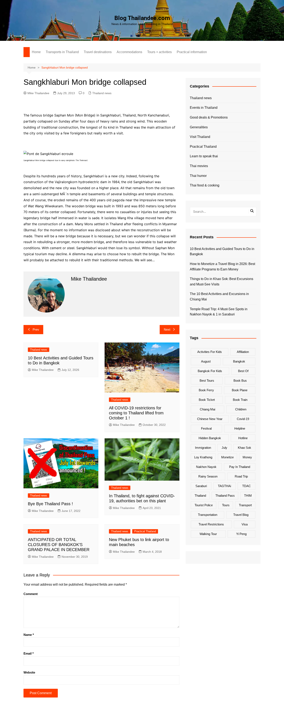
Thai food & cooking (204, 185)
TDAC (246, 486)
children (240, 409)
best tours (207, 380)
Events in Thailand (203, 107)
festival (206, 428)
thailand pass (225, 495)
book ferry (206, 390)
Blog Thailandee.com (142, 18)
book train (240, 399)
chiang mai (207, 409)
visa (245, 524)
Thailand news (101, 93)
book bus (240, 380)
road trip (241, 476)
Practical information (192, 52)
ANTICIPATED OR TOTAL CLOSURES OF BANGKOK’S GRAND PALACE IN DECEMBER (58, 544)
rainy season (207, 476)
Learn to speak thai (204, 156)
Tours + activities (159, 52)
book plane (239, 390)
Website (29, 672)
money (247, 457)
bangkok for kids (210, 371)
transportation (207, 514)
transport (245, 505)
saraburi (201, 486)
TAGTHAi (224, 486)
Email (28, 653)
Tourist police (204, 505)
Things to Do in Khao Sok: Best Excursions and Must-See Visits (221, 281)
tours (226, 505)
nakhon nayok (206, 467)
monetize (227, 457)
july (224, 447)
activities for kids (209, 352)
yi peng (241, 534)
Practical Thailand (145, 531)
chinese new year (209, 419)
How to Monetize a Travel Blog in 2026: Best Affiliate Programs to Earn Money (222, 266)
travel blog (240, 514)
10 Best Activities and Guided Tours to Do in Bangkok (222, 251)
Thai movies (199, 166)
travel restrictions (211, 524)
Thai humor (198, 176)
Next (167, 329)
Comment (30, 594)
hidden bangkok (210, 438)
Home (36, 52)
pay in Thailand (239, 467)
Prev (36, 329)
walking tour (208, 534)
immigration (203, 447)
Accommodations (129, 52)
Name (28, 634)
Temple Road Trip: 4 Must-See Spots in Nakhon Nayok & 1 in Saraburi (218, 311)
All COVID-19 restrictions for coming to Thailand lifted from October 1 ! (136, 413)
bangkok (239, 361)
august (206, 361)
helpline (239, 428)
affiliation (243, 352)
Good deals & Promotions (209, 117)
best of (243, 371)
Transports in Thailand (62, 52)
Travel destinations (98, 52)
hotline (243, 438)
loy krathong (203, 457)
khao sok (244, 447)
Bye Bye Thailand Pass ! (50, 503)
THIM (248, 495)
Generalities (199, 127)
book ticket (207, 399)
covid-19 (243, 419)
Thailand (200, 495)
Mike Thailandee (38, 93)
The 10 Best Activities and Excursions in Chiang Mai (219, 296)
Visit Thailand (200, 137)
